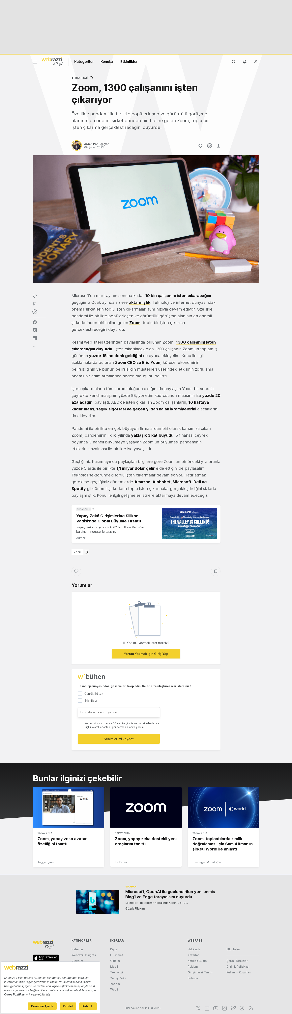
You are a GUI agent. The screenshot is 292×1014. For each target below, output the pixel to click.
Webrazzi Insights (84, 955)
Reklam (193, 966)
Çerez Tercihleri (237, 960)
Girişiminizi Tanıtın (200, 972)
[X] (197, 1007)
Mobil (114, 966)
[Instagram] (224, 1007)
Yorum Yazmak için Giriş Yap (146, 654)
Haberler (77, 949)
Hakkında (194, 949)
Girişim (115, 960)
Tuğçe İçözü (46, 862)
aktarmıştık (139, 302)
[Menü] (35, 63)
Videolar (77, 960)
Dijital (114, 949)
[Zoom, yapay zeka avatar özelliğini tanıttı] (68, 807)
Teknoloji (80, 78)
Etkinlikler (129, 61)
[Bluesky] (232, 1007)
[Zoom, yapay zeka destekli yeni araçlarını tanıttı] (146, 807)
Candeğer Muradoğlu (206, 862)
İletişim (193, 978)
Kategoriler (84, 61)
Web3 (114, 989)
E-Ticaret (116, 955)
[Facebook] (241, 1007)
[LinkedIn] (206, 1007)
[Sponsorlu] (189, 523)
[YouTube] (215, 1007)
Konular (107, 61)
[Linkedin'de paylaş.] (35, 338)
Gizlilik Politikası (237, 966)
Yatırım (115, 984)
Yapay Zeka (45, 833)
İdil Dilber (121, 862)
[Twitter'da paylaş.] (35, 330)
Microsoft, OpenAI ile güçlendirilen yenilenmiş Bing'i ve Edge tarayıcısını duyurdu (170, 894)
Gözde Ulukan (135, 908)
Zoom (77, 552)
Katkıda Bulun (197, 960)
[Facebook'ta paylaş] (35, 322)
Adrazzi (81, 538)
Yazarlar (193, 955)
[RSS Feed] (250, 1007)
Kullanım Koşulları (238, 972)
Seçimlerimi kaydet (119, 739)
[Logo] (52, 61)
